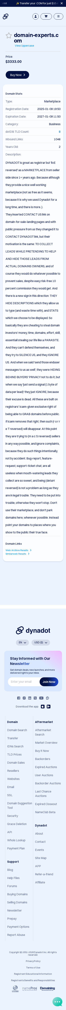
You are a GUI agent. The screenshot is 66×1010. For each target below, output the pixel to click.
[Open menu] (58, 16)
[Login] (35, 16)
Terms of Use (33, 967)
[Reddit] (47, 698)
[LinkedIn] (29, 698)
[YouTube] (41, 698)
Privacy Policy (33, 961)
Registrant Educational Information (33, 973)
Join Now (49, 682)
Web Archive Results (17, 550)
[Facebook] (18, 698)
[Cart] (46, 16)
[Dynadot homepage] (6, 16)
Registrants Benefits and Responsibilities (33, 980)
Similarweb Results (16, 553)
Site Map (41, 858)
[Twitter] (35, 698)
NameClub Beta (45, 812)
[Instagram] (24, 698)
